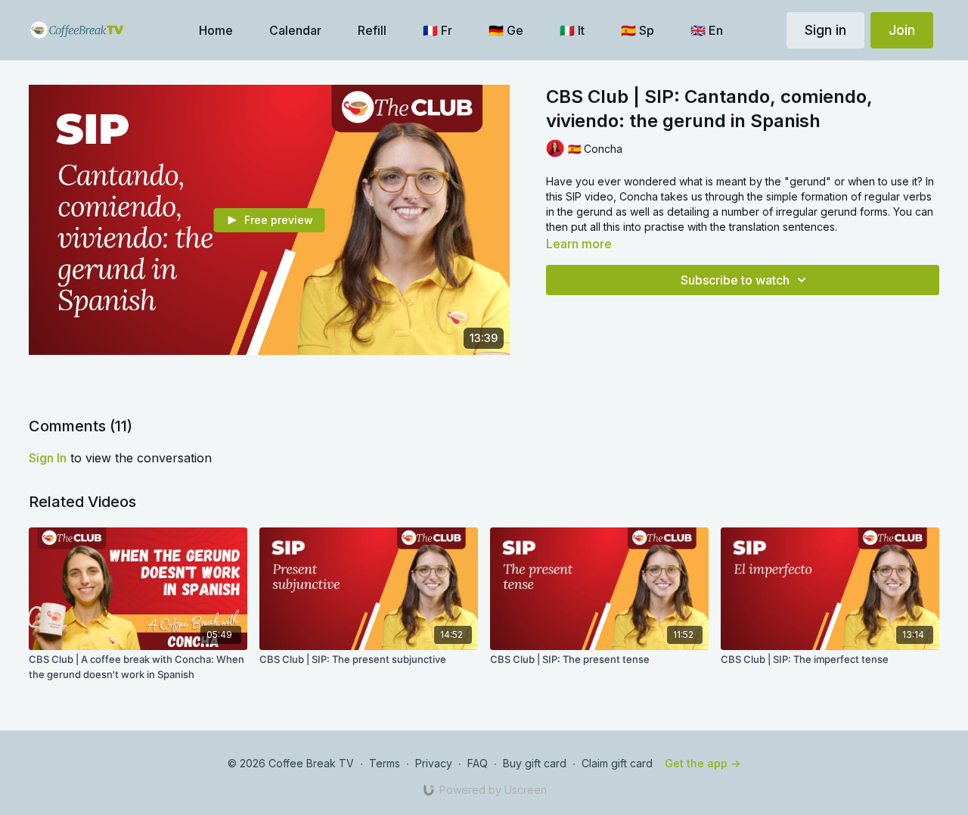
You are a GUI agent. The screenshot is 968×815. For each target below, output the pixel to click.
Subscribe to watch (735, 280)
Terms (384, 763)
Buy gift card (534, 763)
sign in (48, 457)
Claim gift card (617, 763)
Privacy (433, 763)
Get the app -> (702, 763)
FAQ (477, 763)
